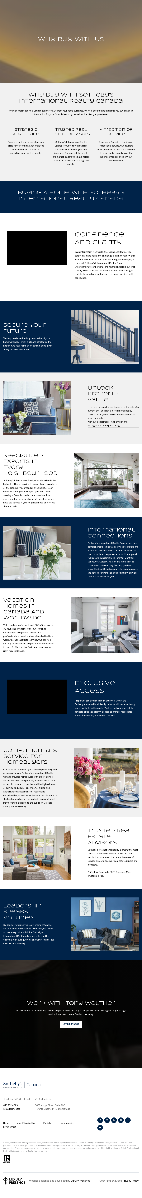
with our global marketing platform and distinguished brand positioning (107, 424)
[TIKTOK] (128, 1120)
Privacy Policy (131, 1180)
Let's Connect (9, 1127)
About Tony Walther (26, 1123)
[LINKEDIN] (114, 1120)
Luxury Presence (80, 1180)
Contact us (20, 640)
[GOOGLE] (121, 1120)
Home (6, 1123)
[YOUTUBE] (100, 1128)
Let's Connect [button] (71, 1024)
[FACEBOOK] (100, 1120)
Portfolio (47, 1123)
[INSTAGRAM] (107, 1120)
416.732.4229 (10, 1105)
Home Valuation (67, 1123)
